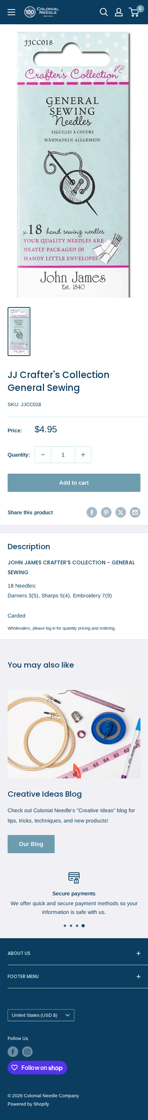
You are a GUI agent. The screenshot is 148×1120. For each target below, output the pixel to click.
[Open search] (104, 12)
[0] (134, 12)
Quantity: (19, 455)
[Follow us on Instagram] (27, 1051)
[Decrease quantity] (43, 455)
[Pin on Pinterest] (106, 512)
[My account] (119, 12)
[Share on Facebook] (92, 512)
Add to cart (74, 482)
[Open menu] (11, 12)
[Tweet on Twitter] (120, 512)
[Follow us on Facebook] (13, 1051)
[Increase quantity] (83, 455)
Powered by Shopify (28, 1104)
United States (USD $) (34, 1015)
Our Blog (31, 844)
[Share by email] (135, 512)
